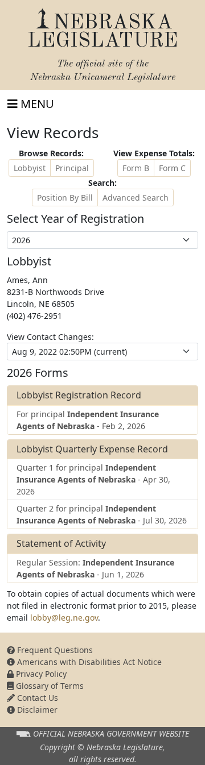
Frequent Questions (54, 650)
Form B (135, 168)
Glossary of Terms (49, 685)
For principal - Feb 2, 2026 (88, 420)
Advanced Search (135, 197)
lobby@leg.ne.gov (64, 617)
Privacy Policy (40, 673)
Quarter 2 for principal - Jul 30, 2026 (102, 514)
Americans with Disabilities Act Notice (88, 661)
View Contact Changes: (50, 336)
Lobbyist (30, 168)
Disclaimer (36, 709)
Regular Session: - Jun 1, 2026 (95, 568)
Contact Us (36, 697)
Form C (172, 168)
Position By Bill (65, 197)
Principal (72, 168)
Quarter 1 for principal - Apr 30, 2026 (93, 479)
